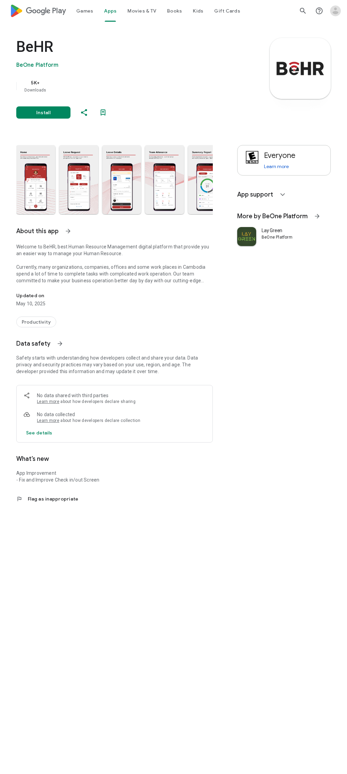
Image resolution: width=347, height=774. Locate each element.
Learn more (48, 401)
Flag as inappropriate (47, 499)
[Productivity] (36, 322)
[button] (35, 179)
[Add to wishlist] (103, 112)
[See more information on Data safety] (60, 343)
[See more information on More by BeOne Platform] (317, 216)
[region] (124, 86)
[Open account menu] (335, 11)
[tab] (85, 11)
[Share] (84, 112)
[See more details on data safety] (39, 433)
